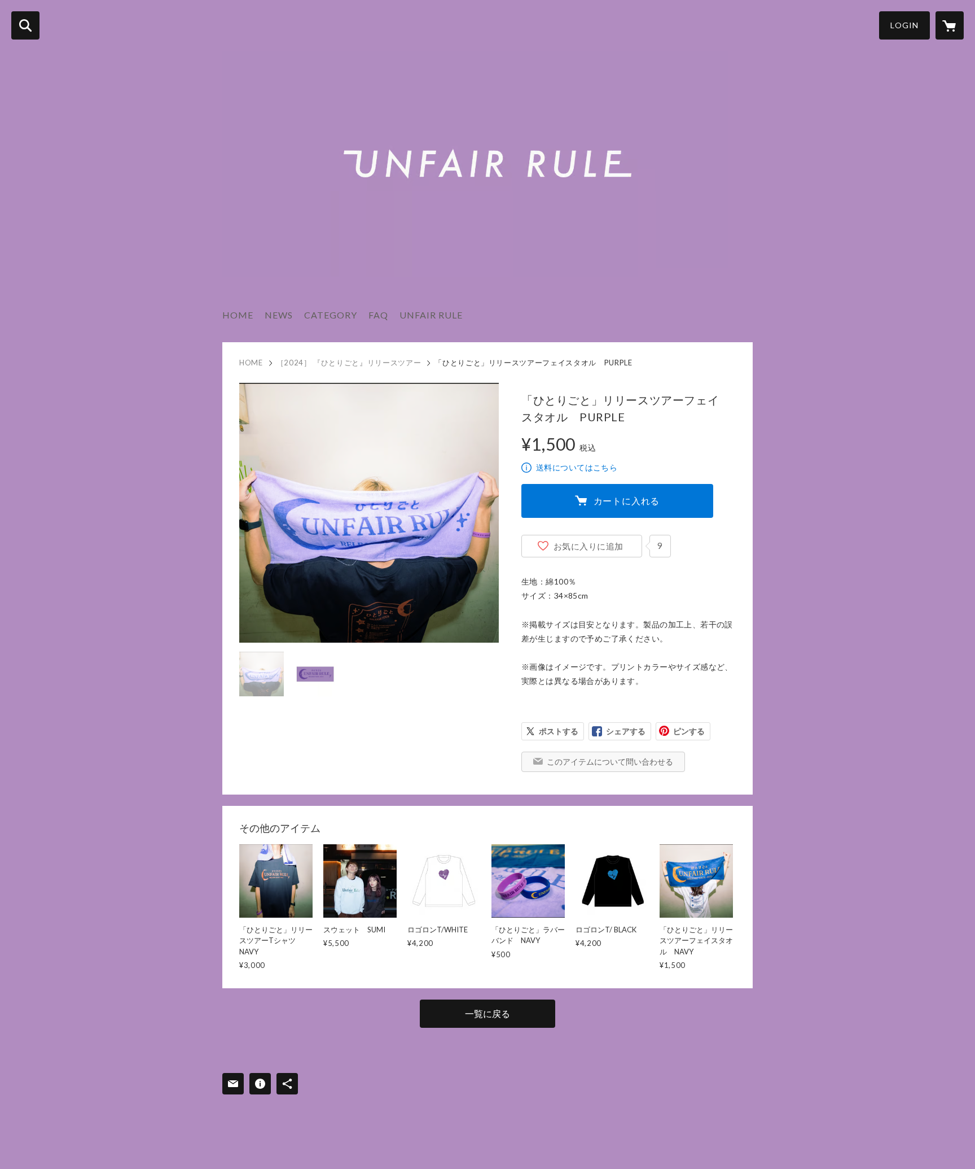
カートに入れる (627, 500)
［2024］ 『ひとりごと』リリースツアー (348, 362)
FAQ (378, 314)
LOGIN (904, 25)
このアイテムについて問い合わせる (610, 761)
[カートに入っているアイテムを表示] (950, 25)
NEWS (279, 314)
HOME (237, 314)
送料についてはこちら (576, 467)
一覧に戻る (487, 1013)
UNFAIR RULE (431, 314)
